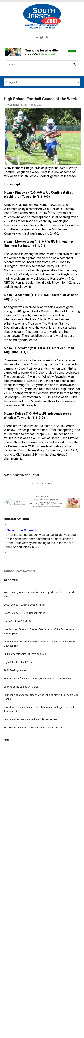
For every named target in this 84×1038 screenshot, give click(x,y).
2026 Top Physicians (15, 670)
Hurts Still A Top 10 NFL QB (18, 621)
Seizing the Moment (21, 530)
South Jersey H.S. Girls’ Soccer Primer (24, 613)
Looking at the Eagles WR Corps (21, 686)
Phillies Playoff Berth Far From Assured (25, 654)
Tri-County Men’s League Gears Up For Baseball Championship (37, 678)
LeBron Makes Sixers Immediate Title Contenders (30, 719)
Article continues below (42, 483)
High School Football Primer (18, 662)
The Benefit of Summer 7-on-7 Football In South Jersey (33, 727)
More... (7, 740)
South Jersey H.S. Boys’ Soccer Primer (24, 605)
